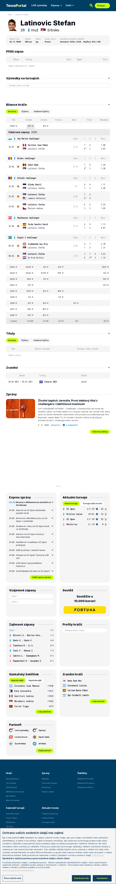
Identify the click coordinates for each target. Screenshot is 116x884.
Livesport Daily (48, 818)
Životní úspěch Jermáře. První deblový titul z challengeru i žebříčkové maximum (68, 402)
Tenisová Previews (49, 783)
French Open (11, 818)
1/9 (44, 267)
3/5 (29, 126)
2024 (12, 273)
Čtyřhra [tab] (25, 111)
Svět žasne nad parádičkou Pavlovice (29, 564)
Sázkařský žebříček (85, 787)
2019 (12, 297)
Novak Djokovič (12, 779)
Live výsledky (22, 730)
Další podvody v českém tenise (30, 550)
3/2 (104, 273)
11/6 (59, 273)
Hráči (10, 15)
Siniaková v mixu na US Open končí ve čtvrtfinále (32, 527)
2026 (12, 126)
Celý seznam (98, 701)
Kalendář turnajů (15, 807)
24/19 (28, 267)
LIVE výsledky (39, 5)
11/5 (104, 279)
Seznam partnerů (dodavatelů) (18, 870)
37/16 (43, 273)
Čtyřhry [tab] (24, 340)
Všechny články (99, 431)
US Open (9, 826)
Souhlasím (102, 878)
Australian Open (12, 814)
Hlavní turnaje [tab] (71, 503)
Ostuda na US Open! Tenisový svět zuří (32, 556)
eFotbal (42, 743)
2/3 (29, 285)
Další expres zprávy (41, 577)
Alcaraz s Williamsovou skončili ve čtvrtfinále (33, 503)
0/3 (29, 315)
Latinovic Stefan (22, 15)
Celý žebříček (44, 711)
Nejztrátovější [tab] (35, 680)
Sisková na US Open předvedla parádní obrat (30, 511)
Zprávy (42, 730)
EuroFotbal (20, 743)
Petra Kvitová (11, 787)
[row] (58, 126)
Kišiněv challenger (26, 178)
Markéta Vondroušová (15, 792)
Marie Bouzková (12, 800)
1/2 (29, 297)
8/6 (59, 291)
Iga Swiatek (10, 796)
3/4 (44, 303)
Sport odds (44, 737)
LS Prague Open (48, 822)
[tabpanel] (58, 220)
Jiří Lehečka (11, 783)
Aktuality (55, 425)
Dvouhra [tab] (12, 111)
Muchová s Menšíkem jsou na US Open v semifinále (31, 519)
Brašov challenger (26, 158)
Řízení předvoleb (12, 878)
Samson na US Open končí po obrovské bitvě (30, 535)
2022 (12, 285)
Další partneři (45, 750)
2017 (12, 309)
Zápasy (55, 5)
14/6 (29, 279)
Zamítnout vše (81, 878)
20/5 (104, 267)
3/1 (44, 279)
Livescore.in (21, 737)
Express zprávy (48, 792)
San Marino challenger (28, 138)
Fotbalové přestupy (50, 814)
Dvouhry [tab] (12, 340)
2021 (12, 291)
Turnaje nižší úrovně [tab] (92, 503)
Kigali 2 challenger (27, 237)
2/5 (44, 291)
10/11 (29, 291)
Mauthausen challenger (28, 217)
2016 (12, 315)
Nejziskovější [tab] (17, 680)
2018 (12, 303)
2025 (12, 267)
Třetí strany (98, 855)
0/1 (74, 303)
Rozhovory (46, 787)
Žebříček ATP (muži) (85, 779)
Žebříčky (82, 773)
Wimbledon (10, 822)
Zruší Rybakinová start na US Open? (33, 571)
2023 (12, 279)
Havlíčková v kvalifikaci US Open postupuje (31, 543)
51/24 (28, 273)
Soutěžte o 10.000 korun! (84, 599)
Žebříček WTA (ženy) (85, 783)
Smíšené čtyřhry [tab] (41, 111)
